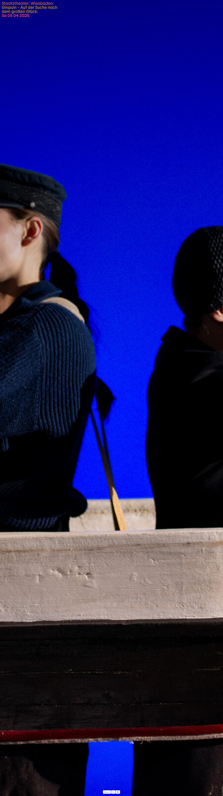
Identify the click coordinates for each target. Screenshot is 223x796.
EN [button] (113, 792)
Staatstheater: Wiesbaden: (28, 3)
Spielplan (106, 792)
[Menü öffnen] (118, 792)
